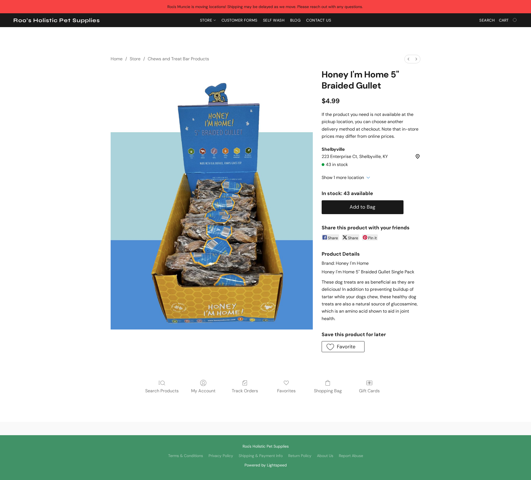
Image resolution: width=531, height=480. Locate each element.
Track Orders (245, 391)
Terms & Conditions (185, 455)
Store (207, 20)
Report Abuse (351, 455)
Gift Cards (369, 391)
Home (117, 59)
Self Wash (274, 20)
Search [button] (487, 20)
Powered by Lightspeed (265, 465)
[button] (56, 20)
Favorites (286, 391)
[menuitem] (408, 59)
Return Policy (299, 455)
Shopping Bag (328, 391)
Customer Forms (239, 20)
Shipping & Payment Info (261, 455)
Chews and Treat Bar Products (178, 59)
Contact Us (318, 20)
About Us (325, 455)
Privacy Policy (221, 455)
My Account (203, 391)
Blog (295, 20)
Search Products (162, 391)
